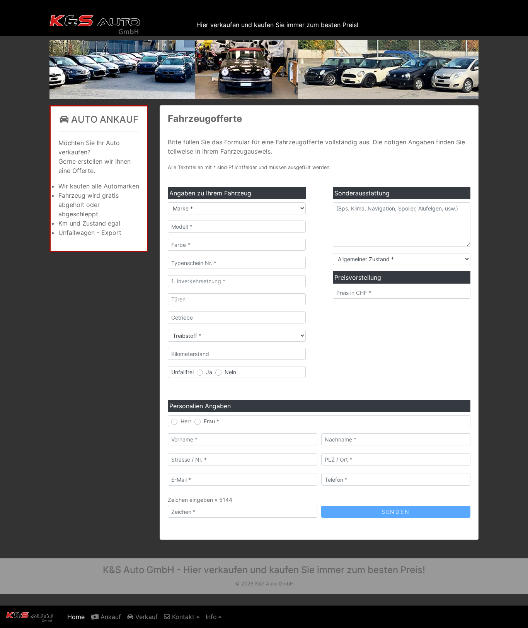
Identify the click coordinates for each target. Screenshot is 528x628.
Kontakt (182, 617)
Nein (230, 372)
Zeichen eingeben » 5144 (200, 499)
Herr (186, 421)
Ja (209, 372)
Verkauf (145, 617)
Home (77, 617)
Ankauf (110, 617)
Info (211, 617)
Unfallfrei (182, 372)
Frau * (211, 421)
